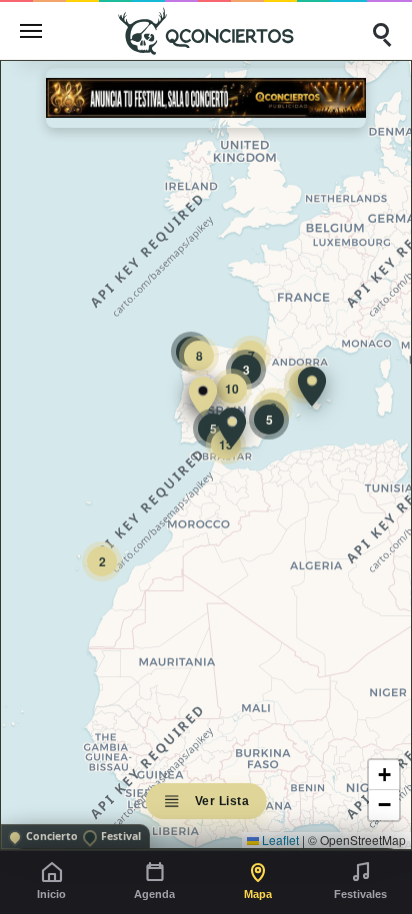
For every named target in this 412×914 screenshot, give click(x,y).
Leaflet (279, 839)
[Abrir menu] (31, 31)
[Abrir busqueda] (381, 31)
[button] (203, 397)
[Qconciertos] (206, 30)
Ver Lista (222, 801)
